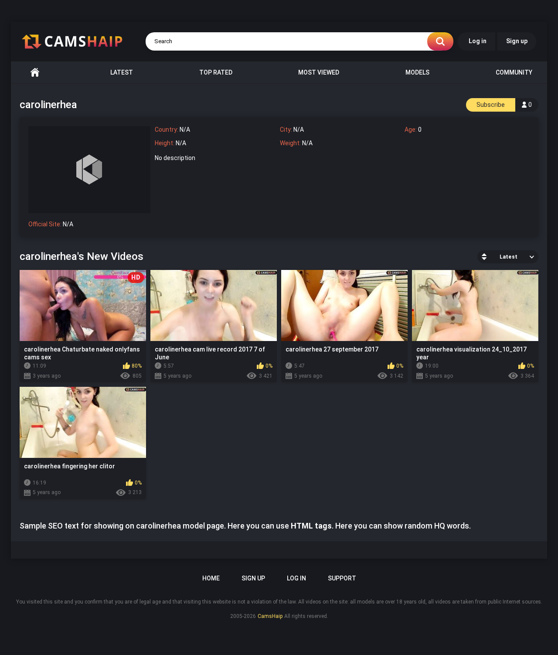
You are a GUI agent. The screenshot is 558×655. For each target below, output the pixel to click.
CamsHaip (270, 616)
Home (35, 72)
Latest (121, 72)
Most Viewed (318, 72)
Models (417, 72)
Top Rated (215, 72)
